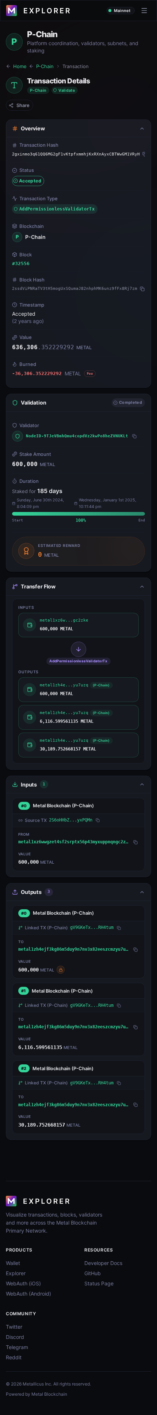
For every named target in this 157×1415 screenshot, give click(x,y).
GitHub (92, 1273)
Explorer (16, 1273)
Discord (15, 1337)
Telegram (17, 1347)
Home (20, 66)
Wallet (13, 1263)
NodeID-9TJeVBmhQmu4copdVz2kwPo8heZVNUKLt (77, 436)
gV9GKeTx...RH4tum (92, 927)
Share (23, 105)
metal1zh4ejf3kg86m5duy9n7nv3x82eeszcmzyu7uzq (74, 949)
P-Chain (45, 66)
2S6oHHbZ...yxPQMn (70, 820)
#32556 (21, 263)
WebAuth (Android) (28, 1293)
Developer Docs (103, 1263)
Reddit (14, 1357)
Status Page (99, 1283)
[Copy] (144, 154)
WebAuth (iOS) (23, 1283)
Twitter (14, 1327)
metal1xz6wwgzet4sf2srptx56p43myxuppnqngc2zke (74, 841)
